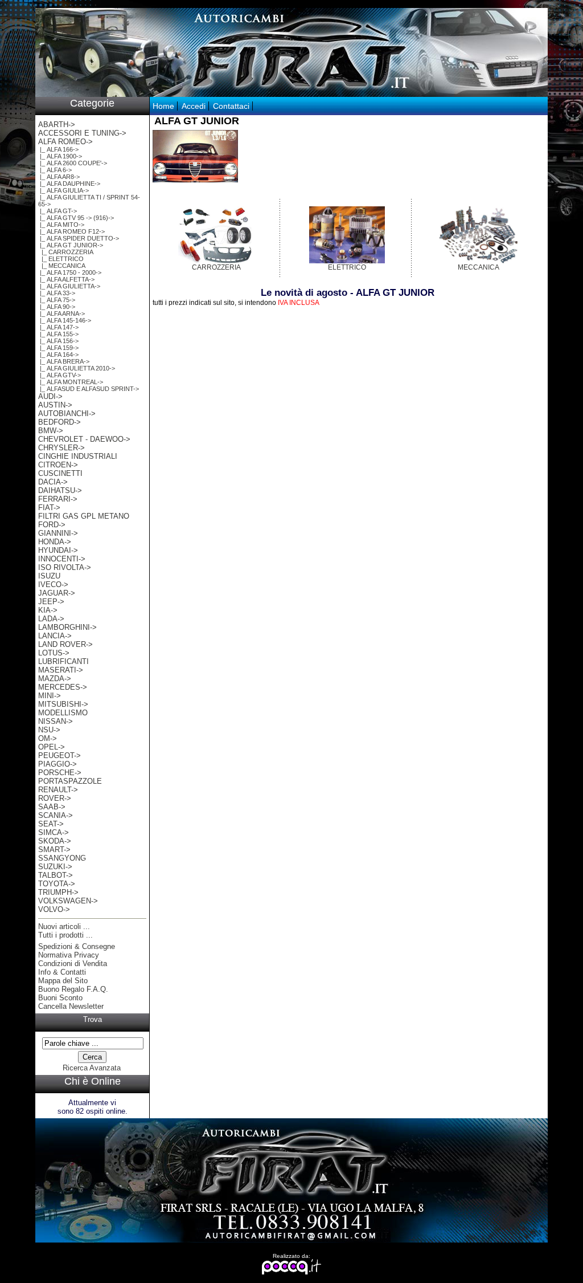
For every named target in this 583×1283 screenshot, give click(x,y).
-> (65, 141)
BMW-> (50, 430)
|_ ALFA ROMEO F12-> (71, 231)
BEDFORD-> (59, 422)
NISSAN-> (55, 721)
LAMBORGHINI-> (67, 627)
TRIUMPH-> (58, 892)
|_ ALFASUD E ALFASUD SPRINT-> (88, 388)
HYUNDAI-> (58, 550)
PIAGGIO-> (57, 764)
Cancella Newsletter (71, 1006)
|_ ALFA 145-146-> (64, 320)
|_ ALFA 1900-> (60, 156)
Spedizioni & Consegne (76, 946)
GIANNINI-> (58, 533)
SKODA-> (54, 841)
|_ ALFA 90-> (56, 306)
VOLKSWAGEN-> (68, 901)
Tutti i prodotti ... (65, 935)
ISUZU (49, 576)
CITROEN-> (58, 465)
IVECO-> (53, 584)
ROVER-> (54, 798)
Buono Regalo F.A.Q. (73, 989)
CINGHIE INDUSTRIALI (77, 456)
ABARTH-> (56, 124)
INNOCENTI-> (61, 559)
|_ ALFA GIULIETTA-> (69, 286)
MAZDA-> (54, 678)
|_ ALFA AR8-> (59, 176)
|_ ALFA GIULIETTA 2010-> (76, 368)
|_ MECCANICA (61, 265)
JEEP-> (51, 601)
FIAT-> (49, 507)
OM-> (47, 738)
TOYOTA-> (56, 883)
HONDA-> (54, 541)
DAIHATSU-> (60, 490)
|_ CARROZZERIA (65, 252)
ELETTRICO (347, 267)
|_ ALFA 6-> (55, 169)
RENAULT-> (58, 789)
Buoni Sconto (60, 997)
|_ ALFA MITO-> (61, 224)
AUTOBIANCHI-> (67, 413)
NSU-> (49, 730)
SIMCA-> (53, 832)
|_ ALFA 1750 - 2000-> (69, 272)
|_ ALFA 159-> (58, 347)
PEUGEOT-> (59, 755)
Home (163, 106)
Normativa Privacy (68, 955)
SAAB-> (51, 807)
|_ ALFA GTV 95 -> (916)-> (76, 217)
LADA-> (51, 618)
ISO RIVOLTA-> (64, 567)
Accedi (194, 106)
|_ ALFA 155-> (58, 334)
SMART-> (54, 849)
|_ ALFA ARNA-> (61, 313)
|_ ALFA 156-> (58, 340)
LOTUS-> (53, 653)
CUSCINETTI (60, 473)
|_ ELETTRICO (61, 258)
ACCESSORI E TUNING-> (82, 133)
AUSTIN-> (55, 405)
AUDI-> (50, 396)
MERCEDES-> (62, 687)
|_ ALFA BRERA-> (63, 361)
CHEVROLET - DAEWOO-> (84, 439)
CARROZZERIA (216, 267)
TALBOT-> (55, 875)
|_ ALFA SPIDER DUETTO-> (78, 238)
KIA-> (48, 610)
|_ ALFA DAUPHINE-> (69, 183)
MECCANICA (478, 267)
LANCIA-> (55, 636)
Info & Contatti (62, 972)
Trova (92, 1019)
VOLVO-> (54, 909)
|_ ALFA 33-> (56, 293)
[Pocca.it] (292, 1272)
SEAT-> (51, 824)
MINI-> (49, 695)
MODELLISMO (63, 712)
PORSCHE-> (59, 772)
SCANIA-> (55, 815)
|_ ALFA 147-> (58, 327)
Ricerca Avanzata (92, 1068)
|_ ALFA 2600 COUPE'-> (72, 163)
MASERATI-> (60, 670)
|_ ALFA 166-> (58, 149)
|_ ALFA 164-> (58, 354)
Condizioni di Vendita (72, 963)
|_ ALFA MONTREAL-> (70, 381)
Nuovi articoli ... (64, 926)
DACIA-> (53, 482)
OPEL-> (51, 747)
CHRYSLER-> (61, 447)
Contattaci (231, 106)
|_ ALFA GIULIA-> (63, 190)
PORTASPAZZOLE (70, 781)
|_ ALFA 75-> (56, 299)
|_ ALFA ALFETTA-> (66, 279)
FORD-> (51, 524)
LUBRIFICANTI (63, 661)
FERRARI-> (57, 499)
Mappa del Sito (63, 980)
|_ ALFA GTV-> (59, 375)
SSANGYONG (62, 858)
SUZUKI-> (55, 866)
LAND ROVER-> (65, 644)
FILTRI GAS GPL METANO (83, 516)
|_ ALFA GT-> (57, 210)
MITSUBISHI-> (63, 704)
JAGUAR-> (56, 593)
